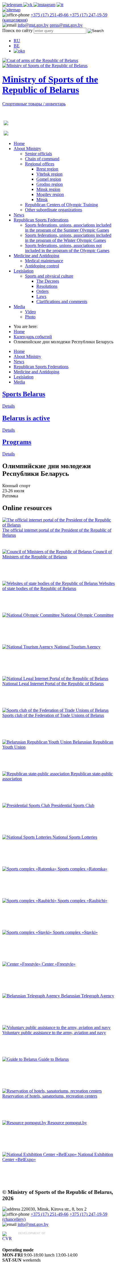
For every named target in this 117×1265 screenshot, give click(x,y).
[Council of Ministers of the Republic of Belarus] (47, 551)
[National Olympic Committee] (31, 615)
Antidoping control (42, 265)
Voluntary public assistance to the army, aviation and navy (54, 1032)
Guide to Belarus (53, 1059)
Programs (16, 442)
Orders (42, 291)
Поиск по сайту (17, 30)
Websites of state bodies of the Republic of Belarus (58, 586)
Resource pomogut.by (67, 1122)
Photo (30, 316)
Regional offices (39, 163)
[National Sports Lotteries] (27, 837)
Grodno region (49, 184)
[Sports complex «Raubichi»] (30, 900)
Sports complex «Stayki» (75, 932)
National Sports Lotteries (75, 837)
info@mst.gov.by (33, 25)
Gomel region (48, 179)
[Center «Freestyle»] (22, 964)
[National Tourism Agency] (28, 646)
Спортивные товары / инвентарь (34, 103)
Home (19, 143)
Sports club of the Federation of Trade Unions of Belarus (53, 715)
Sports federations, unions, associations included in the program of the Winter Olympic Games (68, 238)
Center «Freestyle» (59, 964)
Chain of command (42, 158)
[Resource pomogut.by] (24, 1122)
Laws (41, 296)
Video (30, 311)
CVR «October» (33, 1238)
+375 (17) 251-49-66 (50, 14)
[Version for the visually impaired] (19, 50)
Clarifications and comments (61, 301)
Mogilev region (50, 194)
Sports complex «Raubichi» (82, 900)
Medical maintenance (44, 260)
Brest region (47, 169)
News (19, 214)
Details (8, 406)
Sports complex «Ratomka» (82, 868)
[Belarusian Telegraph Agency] (31, 995)
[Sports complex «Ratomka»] (30, 868)
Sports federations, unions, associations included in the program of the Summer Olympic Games (68, 228)
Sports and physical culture (49, 276)
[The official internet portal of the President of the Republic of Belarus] (58, 525)
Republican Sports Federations (41, 220)
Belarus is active (26, 418)
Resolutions (46, 286)
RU (17, 40)
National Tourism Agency (77, 646)
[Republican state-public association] (36, 773)
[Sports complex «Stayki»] (27, 932)
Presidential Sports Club (72, 805)
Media (19, 306)
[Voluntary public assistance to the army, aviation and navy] (56, 1027)
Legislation (24, 271)
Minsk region (48, 189)
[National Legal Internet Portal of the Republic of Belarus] (55, 678)
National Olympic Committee (87, 615)
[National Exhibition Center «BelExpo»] (40, 1154)
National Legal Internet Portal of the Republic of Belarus (53, 683)
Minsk (42, 199)
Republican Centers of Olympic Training (61, 204)
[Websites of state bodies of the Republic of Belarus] (50, 583)
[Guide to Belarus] (20, 1059)
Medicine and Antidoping (36, 255)
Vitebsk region (49, 174)
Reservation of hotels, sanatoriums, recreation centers (49, 1096)
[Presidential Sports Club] (26, 805)
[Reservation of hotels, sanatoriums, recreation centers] (52, 1091)
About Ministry (27, 148)
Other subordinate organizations (53, 209)
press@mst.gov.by (66, 25)
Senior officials (38, 153)
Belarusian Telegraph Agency (87, 995)
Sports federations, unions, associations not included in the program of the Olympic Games (67, 248)
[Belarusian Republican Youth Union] (37, 742)
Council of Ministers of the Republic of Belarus (57, 554)
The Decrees (47, 281)
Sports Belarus (23, 394)
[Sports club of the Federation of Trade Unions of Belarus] (55, 710)
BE (17, 45)
